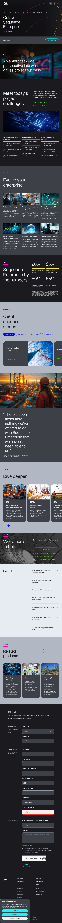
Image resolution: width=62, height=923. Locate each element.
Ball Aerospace (47, 334)
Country (26, 798)
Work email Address (30, 768)
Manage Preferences (15, 918)
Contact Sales (40, 891)
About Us (19, 891)
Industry (26, 726)
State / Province (28, 807)
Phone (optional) (28, 778)
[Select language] (55, 4)
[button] (58, 3)
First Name (26, 749)
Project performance (19, 12)
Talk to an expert (52, 40)
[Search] (50, 3)
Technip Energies (35, 334)
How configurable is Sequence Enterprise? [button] (41, 618)
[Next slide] (8, 525)
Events (38, 884)
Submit (26, 864)
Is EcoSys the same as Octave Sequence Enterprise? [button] (41, 571)
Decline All (15, 914)
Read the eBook (38, 105)
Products (10, 12)
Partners (19, 897)
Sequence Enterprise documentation (44, 553)
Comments (27, 838)
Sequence (28, 12)
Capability (26, 736)
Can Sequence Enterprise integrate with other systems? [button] (43, 598)
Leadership (20, 894)
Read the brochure (39, 102)
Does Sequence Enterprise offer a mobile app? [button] (42, 581)
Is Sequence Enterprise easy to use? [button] (42, 590)
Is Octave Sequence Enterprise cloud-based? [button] (43, 608)
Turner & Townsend (22, 334)
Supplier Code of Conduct (34, 917)
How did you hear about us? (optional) (35, 820)
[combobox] (38, 802)
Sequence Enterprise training (42, 556)
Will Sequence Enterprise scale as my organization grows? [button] (43, 628)
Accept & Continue (14, 910)
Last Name (26, 759)
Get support (46, 549)
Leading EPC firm (9, 334)
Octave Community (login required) (44, 560)
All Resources (39, 881)
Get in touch (39, 651)
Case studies (6, 40)
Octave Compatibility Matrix (41, 563)
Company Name (28, 788)
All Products (20, 881)
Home (4, 12)
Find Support (39, 894)
